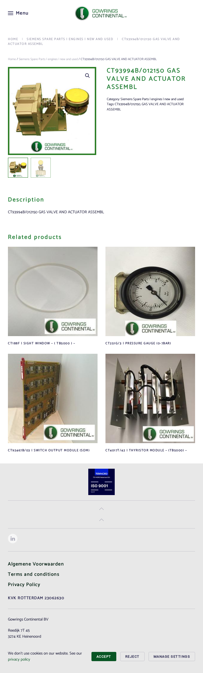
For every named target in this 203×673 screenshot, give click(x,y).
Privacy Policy (24, 585)
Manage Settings (172, 657)
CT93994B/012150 (127, 104)
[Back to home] (101, 13)
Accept (103, 657)
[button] (18, 13)
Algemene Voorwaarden (36, 564)
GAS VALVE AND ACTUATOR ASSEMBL (145, 106)
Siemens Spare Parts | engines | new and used (48, 59)
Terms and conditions (33, 574)
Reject (132, 657)
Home (12, 59)
